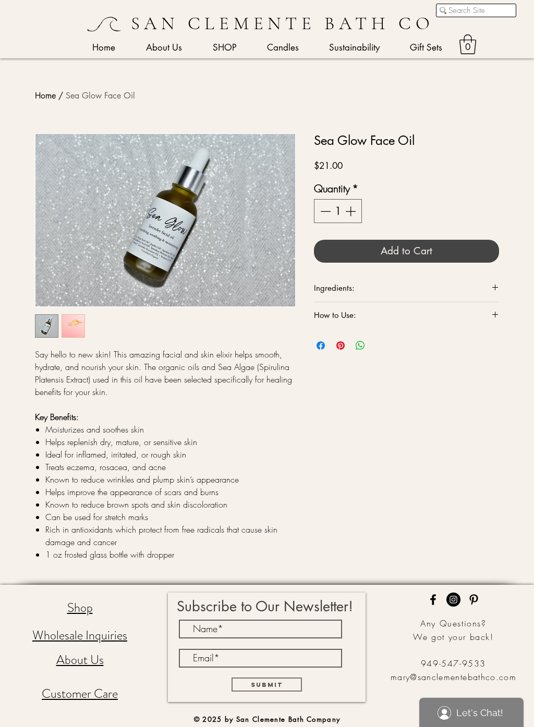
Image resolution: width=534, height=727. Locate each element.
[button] (467, 44)
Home (45, 95)
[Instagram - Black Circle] (453, 600)
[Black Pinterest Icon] (474, 600)
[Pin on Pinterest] (340, 345)
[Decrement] (324, 211)
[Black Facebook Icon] (433, 600)
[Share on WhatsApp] (360, 345)
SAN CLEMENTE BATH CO (282, 23)
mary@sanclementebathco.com (453, 677)
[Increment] (351, 211)
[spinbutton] (338, 211)
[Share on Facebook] (320, 345)
